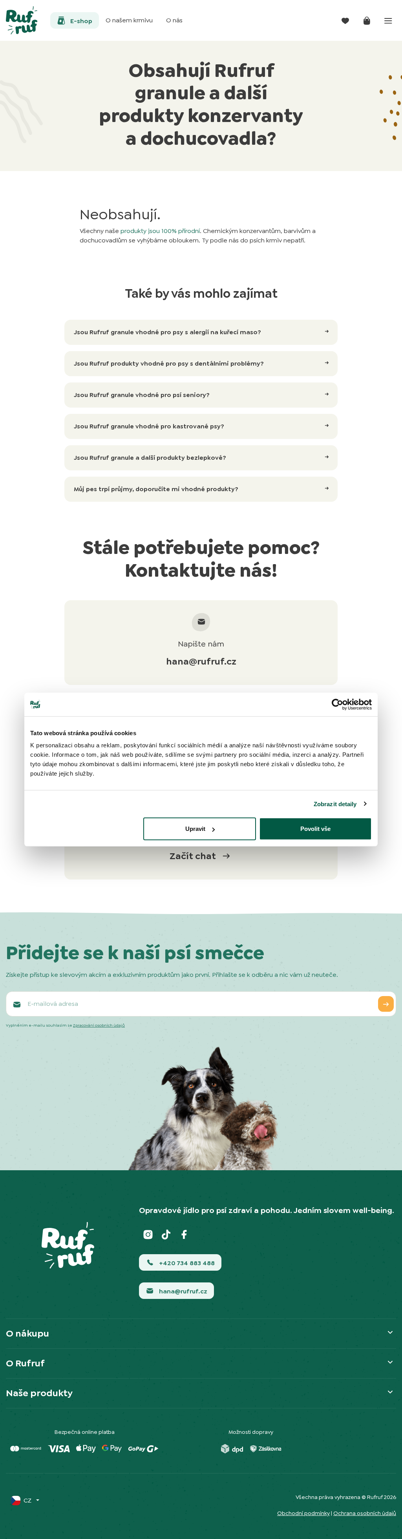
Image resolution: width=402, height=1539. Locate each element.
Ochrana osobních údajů (364, 1513)
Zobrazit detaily (335, 803)
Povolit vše (315, 828)
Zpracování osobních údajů (99, 1025)
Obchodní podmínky (303, 1513)
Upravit (195, 828)
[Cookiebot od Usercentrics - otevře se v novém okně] (337, 704)
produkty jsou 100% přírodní (160, 231)
